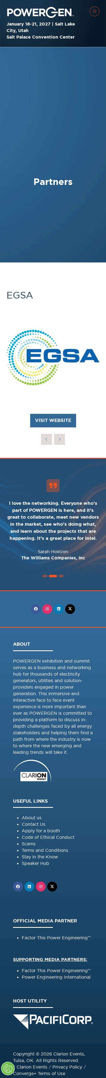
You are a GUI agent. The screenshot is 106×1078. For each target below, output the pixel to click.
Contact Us (33, 824)
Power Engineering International (56, 977)
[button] (94, 11)
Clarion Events (32, 1067)
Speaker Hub (35, 863)
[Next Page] (59, 439)
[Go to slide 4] (61, 576)
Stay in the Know (40, 856)
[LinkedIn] (59, 609)
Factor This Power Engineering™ (56, 937)
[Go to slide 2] (44, 576)
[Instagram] (47, 609)
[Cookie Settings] (8, 1068)
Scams (29, 843)
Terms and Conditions (45, 850)
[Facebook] (36, 609)
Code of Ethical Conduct (48, 837)
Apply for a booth (41, 830)
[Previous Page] (46, 439)
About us (32, 817)
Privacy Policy (67, 1067)
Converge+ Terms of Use (39, 1073)
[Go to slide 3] (53, 576)
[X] (70, 609)
